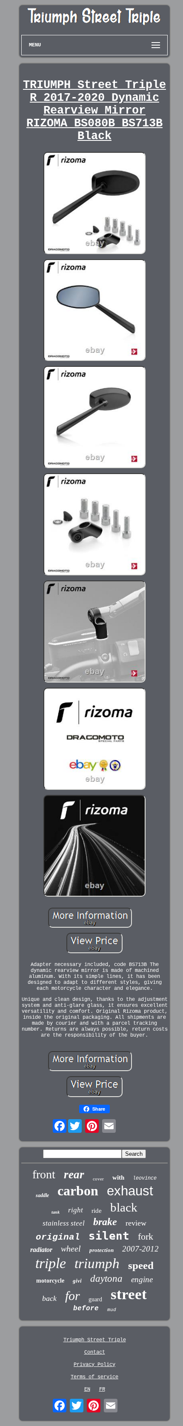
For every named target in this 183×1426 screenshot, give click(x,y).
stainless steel (64, 1223)
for (72, 1296)
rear (74, 1174)
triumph (97, 1263)
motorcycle (50, 1280)
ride (97, 1210)
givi (77, 1280)
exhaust (130, 1190)
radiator (41, 1249)
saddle (42, 1195)
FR (102, 1389)
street (129, 1294)
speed (141, 1265)
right (75, 1210)
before (86, 1308)
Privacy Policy (94, 1365)
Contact (94, 1352)
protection (101, 1250)
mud (111, 1309)
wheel (71, 1248)
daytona (106, 1278)
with (118, 1177)
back (49, 1298)
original (58, 1237)
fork (145, 1236)
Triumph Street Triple (94, 1340)
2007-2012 (140, 1248)
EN (87, 1389)
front (43, 1174)
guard (95, 1299)
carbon (77, 1190)
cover (98, 1178)
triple (50, 1263)
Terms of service (94, 1377)
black (123, 1207)
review (136, 1223)
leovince (145, 1178)
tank (55, 1212)
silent (109, 1235)
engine (142, 1279)
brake (105, 1221)
